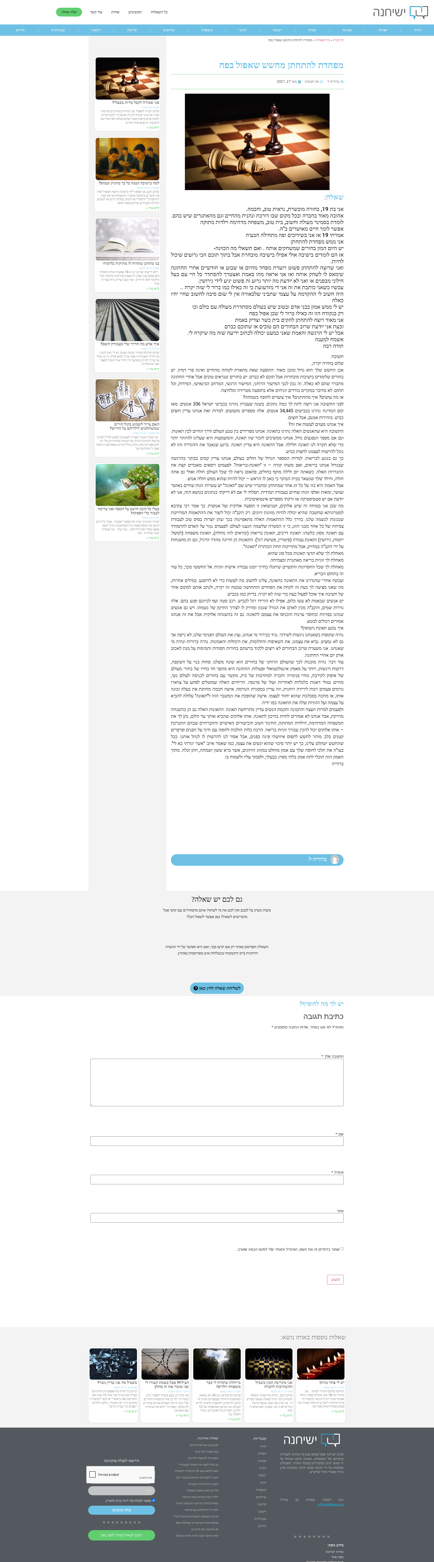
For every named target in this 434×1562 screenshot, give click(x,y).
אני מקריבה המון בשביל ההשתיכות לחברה (273, 1384)
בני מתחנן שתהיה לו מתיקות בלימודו (131, 263)
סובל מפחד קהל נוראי (206, 1451)
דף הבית (338, 40)
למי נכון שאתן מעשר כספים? (202, 1490)
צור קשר (96, 12)
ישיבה (277, 30)
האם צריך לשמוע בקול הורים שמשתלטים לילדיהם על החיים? (134, 426)
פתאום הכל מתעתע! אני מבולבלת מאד (196, 1522)
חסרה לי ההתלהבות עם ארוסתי (201, 1510)
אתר (340, 1211)
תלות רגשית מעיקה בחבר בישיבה (200, 1497)
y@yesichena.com (331, 1504)
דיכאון (96, 30)
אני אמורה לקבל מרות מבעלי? (135, 102)
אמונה (347, 30)
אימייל (337, 1172)
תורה (263, 1446)
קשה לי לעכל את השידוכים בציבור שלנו (197, 1477)
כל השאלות (159, 12)
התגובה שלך (332, 1056)
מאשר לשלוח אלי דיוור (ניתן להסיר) (128, 1500)
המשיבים (135, 12)
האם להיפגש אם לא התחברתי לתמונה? (196, 1471)
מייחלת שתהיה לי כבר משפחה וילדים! (223, 1384)
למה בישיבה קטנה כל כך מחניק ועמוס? (129, 183)
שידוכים (169, 30)
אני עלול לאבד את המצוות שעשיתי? (198, 1464)
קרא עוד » (153, 127)
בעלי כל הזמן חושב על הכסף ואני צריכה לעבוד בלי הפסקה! (128, 510)
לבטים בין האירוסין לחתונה (203, 1445)
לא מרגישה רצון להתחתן (204, 1529)
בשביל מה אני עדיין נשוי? (117, 1382)
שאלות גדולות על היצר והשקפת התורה (197, 1503)
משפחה (207, 30)
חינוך (243, 30)
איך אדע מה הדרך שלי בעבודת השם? (129, 343)
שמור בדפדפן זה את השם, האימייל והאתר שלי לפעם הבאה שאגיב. (288, 1249)
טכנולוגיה (58, 30)
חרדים (20, 30)
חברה (312, 30)
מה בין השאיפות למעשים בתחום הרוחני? (195, 1516)
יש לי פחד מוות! (332, 1382)
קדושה (132, 30)
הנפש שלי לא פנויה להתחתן (203, 1458)
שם (339, 1134)
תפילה (383, 30)
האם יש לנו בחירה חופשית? (203, 1484)
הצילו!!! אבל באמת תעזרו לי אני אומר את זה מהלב (167, 1384)
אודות (115, 12)
